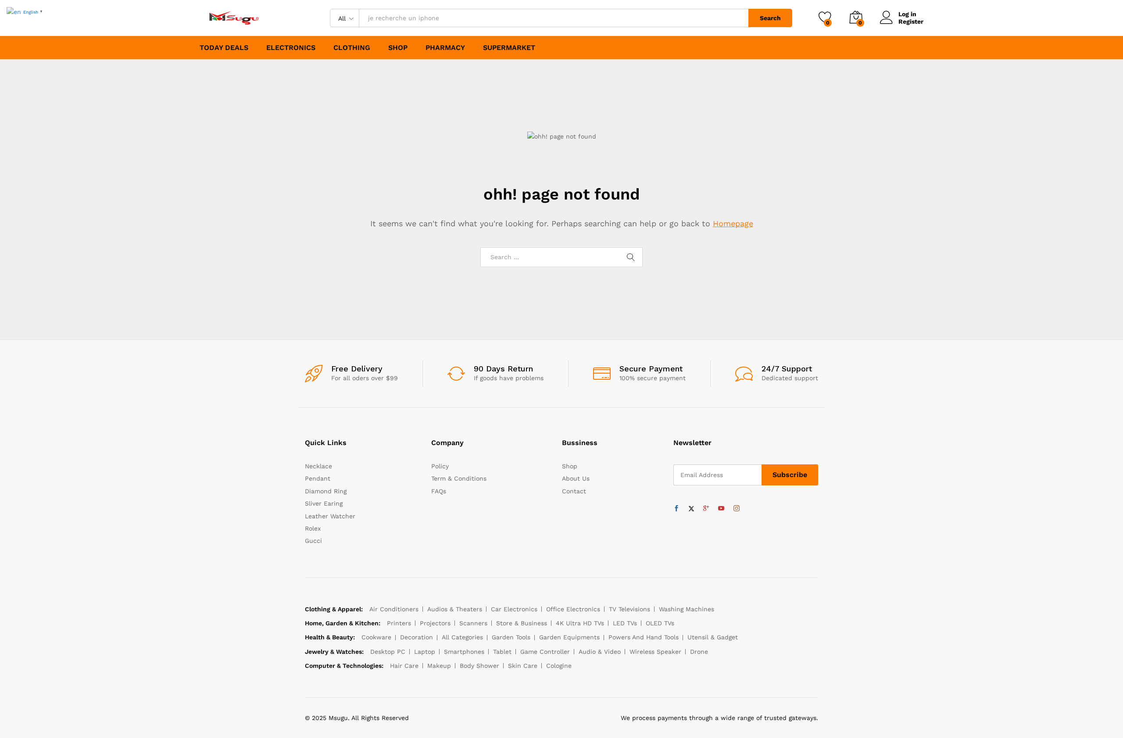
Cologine (559, 665)
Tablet (502, 651)
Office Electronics (573, 609)
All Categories (462, 637)
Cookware (376, 637)
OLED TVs (660, 623)
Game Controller (545, 651)
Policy (440, 466)
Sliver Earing (324, 503)
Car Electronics (514, 609)
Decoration (416, 637)
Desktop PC (387, 651)
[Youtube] (721, 508)
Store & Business (521, 623)
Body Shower (479, 665)
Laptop (424, 651)
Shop (398, 47)
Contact (574, 491)
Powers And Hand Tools (643, 637)
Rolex (313, 528)
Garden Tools (511, 637)
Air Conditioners (393, 609)
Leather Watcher (330, 516)
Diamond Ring (326, 491)
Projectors (435, 623)
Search (770, 17)
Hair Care (404, 665)
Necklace (318, 466)
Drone (699, 651)
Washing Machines (686, 609)
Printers (399, 623)
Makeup (439, 665)
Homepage (733, 223)
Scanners (473, 623)
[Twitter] (691, 508)
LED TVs (625, 623)
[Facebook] (676, 508)
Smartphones (464, 651)
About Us (576, 478)
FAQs (438, 491)
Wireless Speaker (655, 651)
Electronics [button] (290, 47)
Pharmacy (445, 47)
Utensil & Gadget (712, 637)
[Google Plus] (706, 508)
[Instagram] (736, 508)
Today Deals (224, 47)
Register (910, 21)
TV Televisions (629, 609)
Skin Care (522, 665)
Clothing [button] (351, 47)
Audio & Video (600, 651)
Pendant (317, 478)
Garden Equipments (569, 637)
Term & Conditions (458, 478)
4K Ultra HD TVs (580, 623)
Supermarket (509, 47)
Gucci (313, 540)
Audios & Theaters (454, 609)
